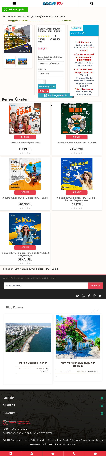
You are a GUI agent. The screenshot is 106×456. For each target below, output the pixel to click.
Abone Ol (95, 285)
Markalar (41, 440)
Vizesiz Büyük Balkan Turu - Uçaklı (77, 143)
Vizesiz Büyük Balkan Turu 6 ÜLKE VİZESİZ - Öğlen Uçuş (25, 254)
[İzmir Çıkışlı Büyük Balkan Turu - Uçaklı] (17, 39)
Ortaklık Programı (11, 440)
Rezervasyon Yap (47, 86)
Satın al (44, 91)
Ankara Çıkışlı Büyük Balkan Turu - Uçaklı (25, 198)
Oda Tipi (42, 69)
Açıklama (76, 28)
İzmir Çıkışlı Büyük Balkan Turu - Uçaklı (45, 16)
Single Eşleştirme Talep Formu (78, 440)
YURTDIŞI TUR (15, 16)
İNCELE (26, 137)
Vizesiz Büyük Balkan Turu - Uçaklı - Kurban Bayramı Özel (77, 199)
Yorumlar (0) (78, 33)
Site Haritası (54, 440)
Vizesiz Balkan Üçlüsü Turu (25, 143)
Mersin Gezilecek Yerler (33, 362)
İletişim (99, 440)
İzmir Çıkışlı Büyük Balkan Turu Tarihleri (50, 58)
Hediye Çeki (29, 440)
